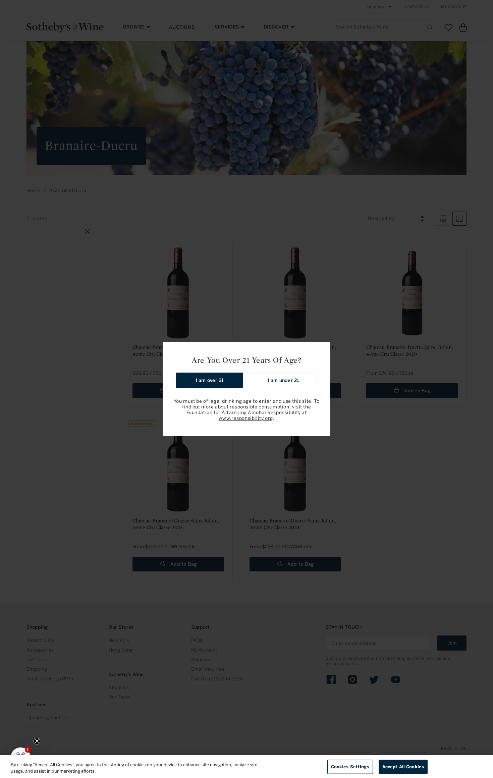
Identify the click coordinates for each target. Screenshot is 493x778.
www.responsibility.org (246, 418)
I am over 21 (210, 380)
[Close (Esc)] (323, 349)
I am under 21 (283, 380)
